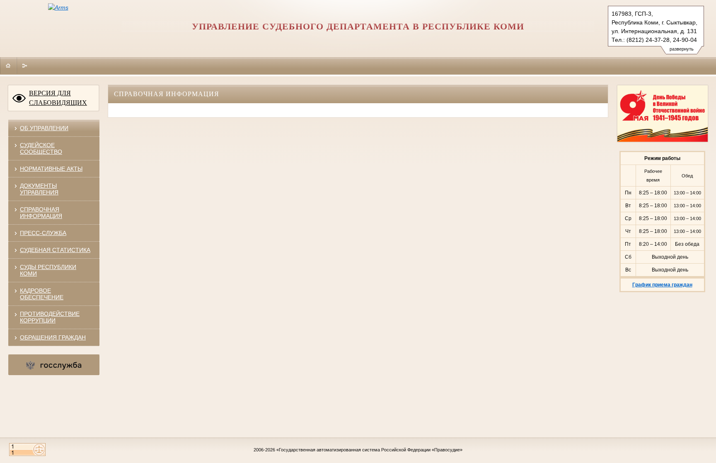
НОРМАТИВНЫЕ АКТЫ (51, 168)
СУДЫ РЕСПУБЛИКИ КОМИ (48, 270)
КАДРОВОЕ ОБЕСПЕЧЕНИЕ (41, 294)
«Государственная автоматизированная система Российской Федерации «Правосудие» (369, 449)
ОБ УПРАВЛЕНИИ (44, 128)
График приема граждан (662, 285)
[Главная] (8, 65)
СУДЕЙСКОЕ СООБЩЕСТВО (41, 148)
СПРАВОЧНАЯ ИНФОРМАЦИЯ (41, 212)
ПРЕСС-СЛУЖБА (43, 233)
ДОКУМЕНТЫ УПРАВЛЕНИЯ (39, 189)
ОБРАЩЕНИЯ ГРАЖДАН (53, 337)
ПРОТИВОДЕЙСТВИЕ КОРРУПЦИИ (50, 317)
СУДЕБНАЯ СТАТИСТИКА (55, 250)
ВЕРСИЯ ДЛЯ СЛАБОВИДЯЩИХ (58, 98)
